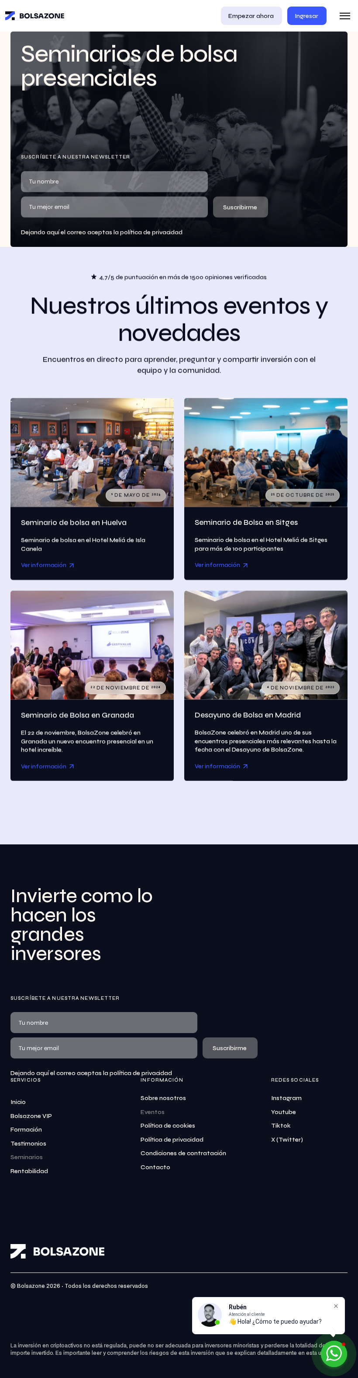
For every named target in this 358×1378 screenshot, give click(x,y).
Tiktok (281, 1125)
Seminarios (26, 1157)
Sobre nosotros (163, 1098)
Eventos (153, 1112)
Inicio (18, 1102)
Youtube (283, 1112)
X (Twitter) (287, 1139)
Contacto (155, 1167)
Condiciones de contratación (183, 1153)
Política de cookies (168, 1125)
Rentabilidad (29, 1171)
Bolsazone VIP (31, 1116)
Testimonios (28, 1143)
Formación (26, 1129)
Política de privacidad (172, 1139)
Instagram (286, 1098)
